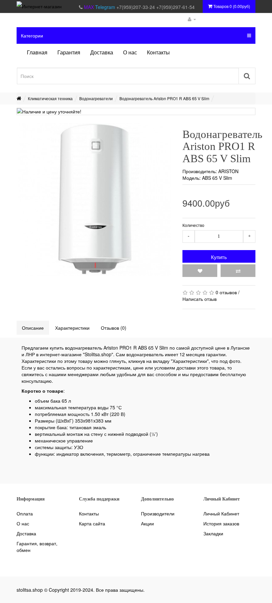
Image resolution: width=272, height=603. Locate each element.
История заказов (221, 523)
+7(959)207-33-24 (136, 7)
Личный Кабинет (221, 513)
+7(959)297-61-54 (175, 7)
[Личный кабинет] (192, 19)
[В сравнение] (238, 270)
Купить (219, 256)
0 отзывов (226, 292)
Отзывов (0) (113, 327)
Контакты (89, 513)
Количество (193, 225)
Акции (147, 523)
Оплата (25, 513)
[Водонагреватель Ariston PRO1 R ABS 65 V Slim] (94, 200)
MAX (89, 7)
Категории (32, 35)
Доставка (26, 533)
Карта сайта (92, 523)
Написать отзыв (199, 299)
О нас (23, 523)
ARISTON (228, 171)
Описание (33, 327)
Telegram (105, 7)
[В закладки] (199, 270)
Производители (157, 513)
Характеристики (72, 327)
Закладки (213, 533)
